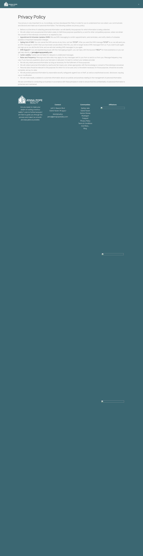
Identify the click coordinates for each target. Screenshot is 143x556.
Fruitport (85, 118)
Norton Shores (85, 113)
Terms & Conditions (85, 123)
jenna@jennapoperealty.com (42, 52)
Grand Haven (85, 111)
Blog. (85, 128)
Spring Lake (85, 108)
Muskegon (85, 116)
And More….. (85, 126)
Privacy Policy (85, 121)
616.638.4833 (58, 114)
